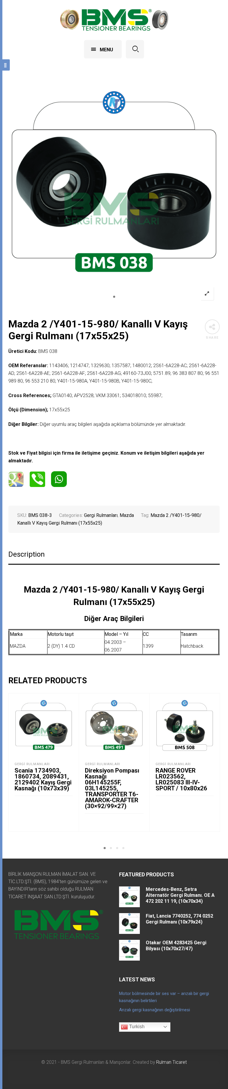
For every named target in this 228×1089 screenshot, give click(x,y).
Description (26, 554)
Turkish (136, 1026)
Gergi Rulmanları (101, 515)
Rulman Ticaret (171, 1062)
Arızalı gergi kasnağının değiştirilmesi (154, 1009)
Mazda (127, 515)
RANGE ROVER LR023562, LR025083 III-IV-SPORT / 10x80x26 (181, 779)
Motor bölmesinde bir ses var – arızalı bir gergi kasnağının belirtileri (164, 997)
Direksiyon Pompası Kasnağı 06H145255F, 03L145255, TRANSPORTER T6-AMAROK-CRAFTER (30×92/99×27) (112, 788)
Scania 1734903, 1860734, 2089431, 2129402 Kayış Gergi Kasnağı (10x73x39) (43, 779)
